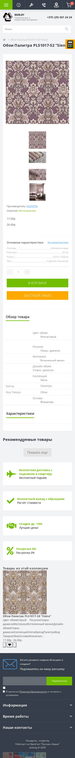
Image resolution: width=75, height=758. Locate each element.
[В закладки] (9, 644)
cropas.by (44, 740)
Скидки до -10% (30, 524)
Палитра (32, 206)
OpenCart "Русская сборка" (45, 744)
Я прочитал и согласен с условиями (34, 693)
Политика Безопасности (33, 691)
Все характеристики (58, 242)
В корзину (37, 283)
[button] (31, 5)
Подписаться (59, 680)
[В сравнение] (14, 644)
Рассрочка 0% (26, 549)
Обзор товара (17, 316)
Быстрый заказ (37, 295)
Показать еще (37, 452)
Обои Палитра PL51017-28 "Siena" (27, 616)
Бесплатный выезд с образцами (40, 499)
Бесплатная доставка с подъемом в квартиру (35, 472)
